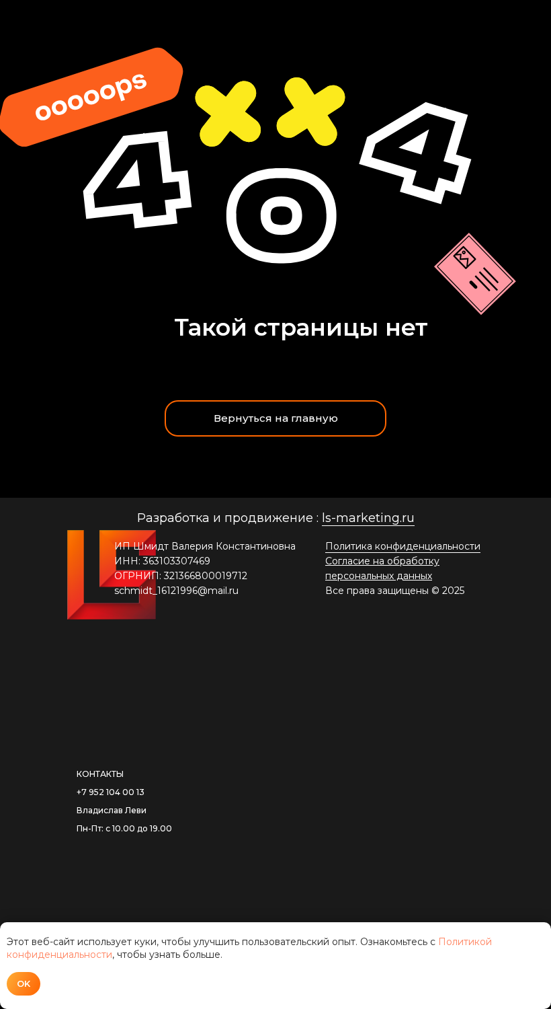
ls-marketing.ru (368, 518)
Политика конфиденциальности (402, 546)
